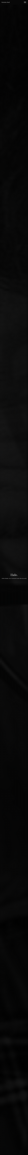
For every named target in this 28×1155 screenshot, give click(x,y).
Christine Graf (5, 2)
